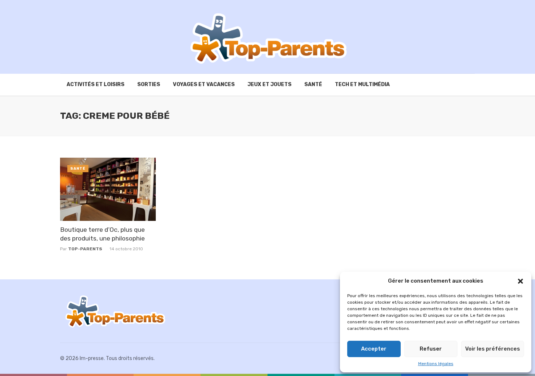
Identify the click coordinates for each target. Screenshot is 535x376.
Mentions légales (435, 363)
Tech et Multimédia (362, 84)
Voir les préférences (492, 348)
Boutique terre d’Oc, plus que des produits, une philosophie (102, 234)
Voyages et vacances (204, 84)
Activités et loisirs (95, 84)
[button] (520, 281)
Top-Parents (85, 248)
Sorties (148, 84)
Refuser (431, 348)
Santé (313, 84)
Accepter (374, 348)
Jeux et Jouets (269, 84)
